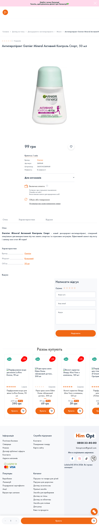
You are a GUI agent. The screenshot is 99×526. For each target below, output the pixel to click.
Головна (6, 32)
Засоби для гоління (41, 503)
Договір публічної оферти (14, 451)
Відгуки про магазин (11, 492)
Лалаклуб (7, 482)
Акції (5, 489)
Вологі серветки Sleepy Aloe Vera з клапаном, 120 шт (73, 393)
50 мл (27, 263)
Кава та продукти (40, 510)
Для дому (37, 506)
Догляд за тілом (18, 32)
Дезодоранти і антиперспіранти (40, 32)
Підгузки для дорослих (43, 482)
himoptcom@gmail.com (86, 448)
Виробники (7, 478)
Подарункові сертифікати (13, 485)
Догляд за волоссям (42, 485)
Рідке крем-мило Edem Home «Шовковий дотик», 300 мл (45, 393)
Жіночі (59, 32)
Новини (6, 448)
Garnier (40, 160)
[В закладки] (71, 146)
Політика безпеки (10, 441)
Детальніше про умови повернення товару (45, 204)
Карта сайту (38, 448)
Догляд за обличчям (42, 499)
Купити (14, 411)
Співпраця (7, 444)
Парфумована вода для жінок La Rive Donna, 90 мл (17, 393)
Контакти (7, 455)
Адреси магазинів (10, 458)
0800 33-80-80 (86, 443)
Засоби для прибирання (43, 492)
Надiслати (75, 333)
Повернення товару (41, 444)
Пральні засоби (40, 489)
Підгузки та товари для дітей (45, 478)
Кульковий (29, 258)
